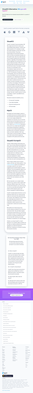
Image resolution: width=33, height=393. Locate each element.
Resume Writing (5, 339)
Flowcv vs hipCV (25, 384)
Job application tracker (3, 368)
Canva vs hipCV (4, 379)
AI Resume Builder (10, 164)
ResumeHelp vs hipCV (5, 387)
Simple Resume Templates (15, 354)
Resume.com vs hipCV (24, 379)
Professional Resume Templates (14, 357)
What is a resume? (5, 303)
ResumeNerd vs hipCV (12, 387)
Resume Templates (26, 1)
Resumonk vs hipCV (18, 383)
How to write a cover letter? (7, 309)
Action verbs (5, 333)
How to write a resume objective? (8, 329)
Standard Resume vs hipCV (20, 387)
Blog (17, 2)
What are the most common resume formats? (9, 327)
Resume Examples (12, 1)
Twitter (26, 365)
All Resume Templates (14, 350)
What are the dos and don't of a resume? (9, 325)
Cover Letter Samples (3, 364)
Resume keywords (5, 311)
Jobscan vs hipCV (4, 384)
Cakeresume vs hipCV (5, 383)
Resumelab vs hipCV (20, 384)
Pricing (21, 2)
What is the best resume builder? (8, 335)
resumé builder (17, 124)
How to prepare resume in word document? (9, 321)
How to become (5, 317)
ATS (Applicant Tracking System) (7, 313)
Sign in (24, 2)
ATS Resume (5, 315)
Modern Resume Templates (15, 360)
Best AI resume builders (6, 337)
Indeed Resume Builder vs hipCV (7, 382)
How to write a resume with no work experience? (10, 331)
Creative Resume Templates (15, 352)
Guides (14, 2)
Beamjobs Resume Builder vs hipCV (7, 388)
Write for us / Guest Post (27, 358)
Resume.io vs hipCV (10, 379)
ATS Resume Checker (6, 319)
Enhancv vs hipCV (24, 383)
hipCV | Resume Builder (6, 390)
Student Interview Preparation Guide (8, 343)
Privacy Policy (27, 356)
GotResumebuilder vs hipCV (12, 384)
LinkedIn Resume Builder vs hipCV (17, 382)
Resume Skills (3, 362)
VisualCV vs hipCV (25, 382)
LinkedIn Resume (5, 341)
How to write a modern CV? (7, 307)
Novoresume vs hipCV (17, 379)
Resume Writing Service (28, 353)
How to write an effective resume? (8, 305)
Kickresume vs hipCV (12, 383)
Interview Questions (6, 323)
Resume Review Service (28, 350)
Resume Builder (3, 352)
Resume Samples (19, 1)
